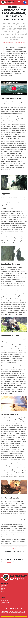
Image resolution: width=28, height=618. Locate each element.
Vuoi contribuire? (5, 602)
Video (2, 586)
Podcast (3, 591)
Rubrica (3, 588)
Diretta (2, 593)
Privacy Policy (4, 600)
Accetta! (14, 616)
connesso (9, 561)
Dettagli (3, 614)
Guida (2, 589)
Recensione (4, 585)
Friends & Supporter (5, 603)
